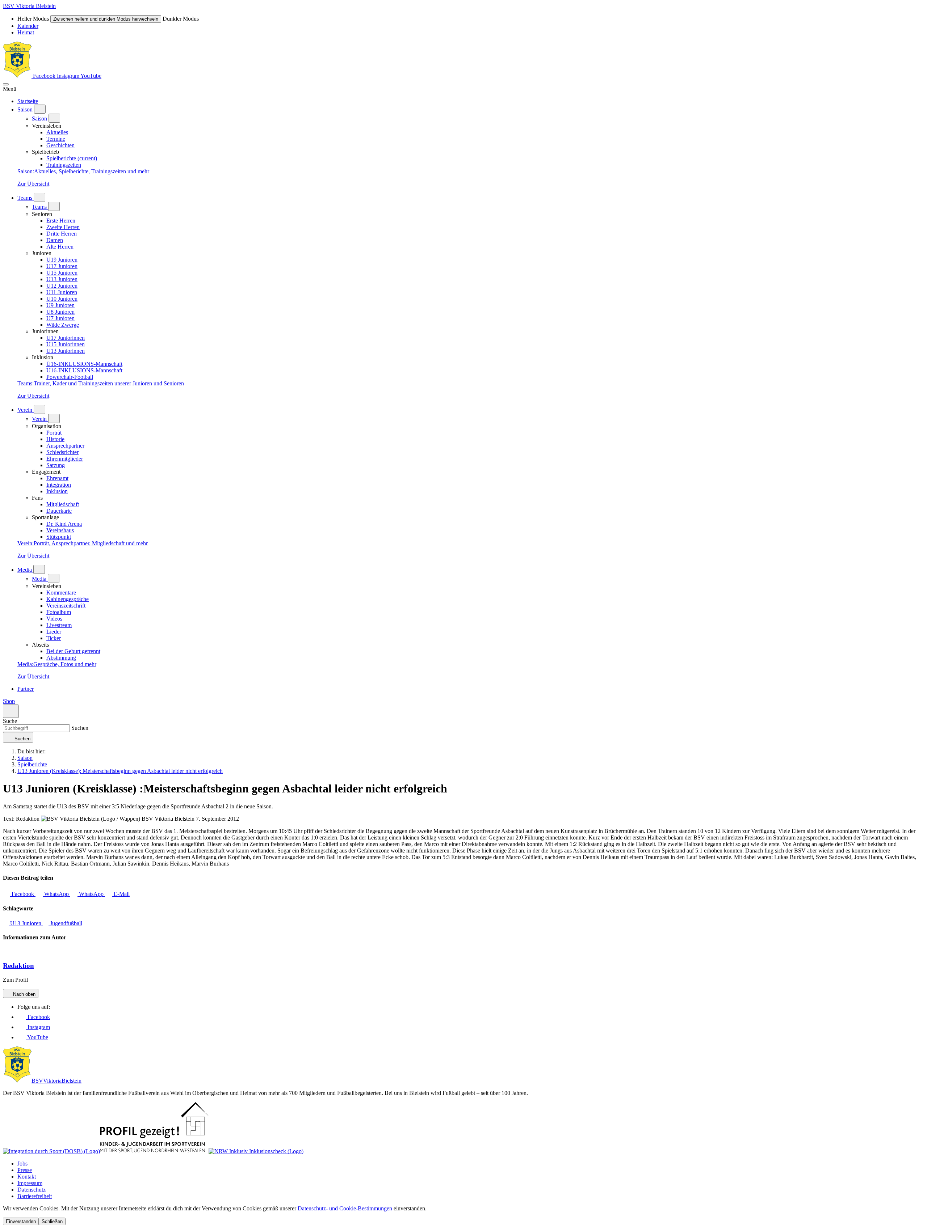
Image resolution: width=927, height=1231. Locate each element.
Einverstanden (21, 1221)
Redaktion (18, 965)
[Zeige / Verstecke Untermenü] (40, 109)
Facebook (44, 76)
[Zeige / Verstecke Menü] (6, 84)
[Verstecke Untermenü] (54, 118)
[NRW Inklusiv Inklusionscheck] (256, 1151)
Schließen (52, 1221)
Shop (9, 701)
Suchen (79, 728)
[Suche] (11, 711)
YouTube (90, 76)
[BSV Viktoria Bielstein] (17, 76)
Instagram (68, 76)
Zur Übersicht (33, 184)
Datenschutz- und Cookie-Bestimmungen (346, 1208)
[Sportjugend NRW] (154, 1151)
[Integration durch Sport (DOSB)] (51, 1151)
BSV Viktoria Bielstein (29, 6)
